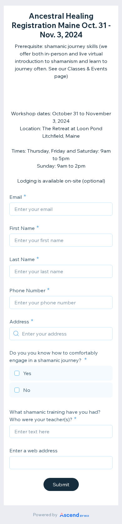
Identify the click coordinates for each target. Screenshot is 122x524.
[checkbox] (61, 374)
